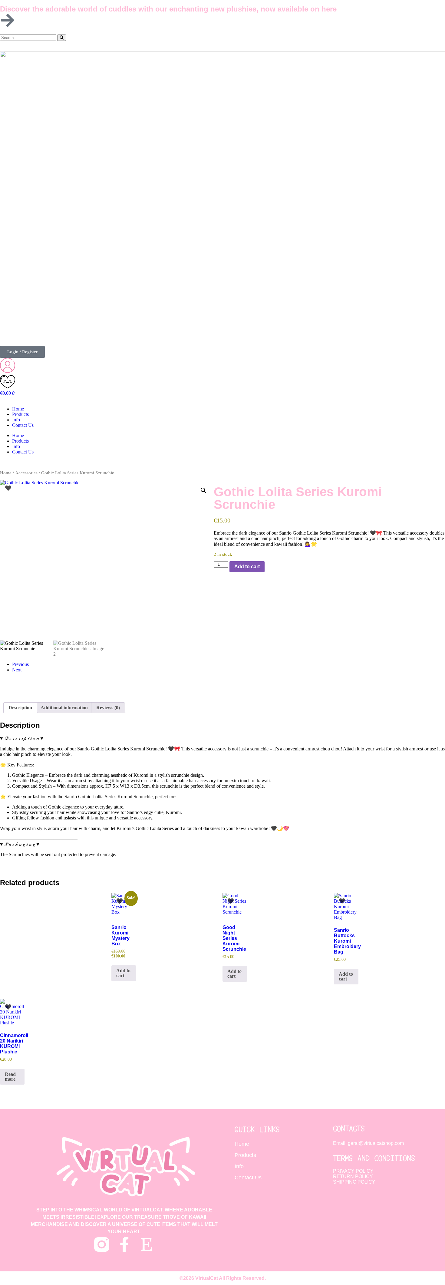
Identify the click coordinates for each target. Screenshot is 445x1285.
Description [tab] (20, 707)
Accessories (26, 472)
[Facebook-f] (124, 1244)
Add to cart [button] (123, 973)
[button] (203, 490)
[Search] (61, 38)
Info (16, 419)
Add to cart (247, 566)
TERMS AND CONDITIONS (374, 1157)
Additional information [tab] (64, 707)
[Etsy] (146, 1244)
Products (20, 414)
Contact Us (23, 425)
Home (18, 408)
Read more (10, 1077)
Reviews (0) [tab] (108, 707)
